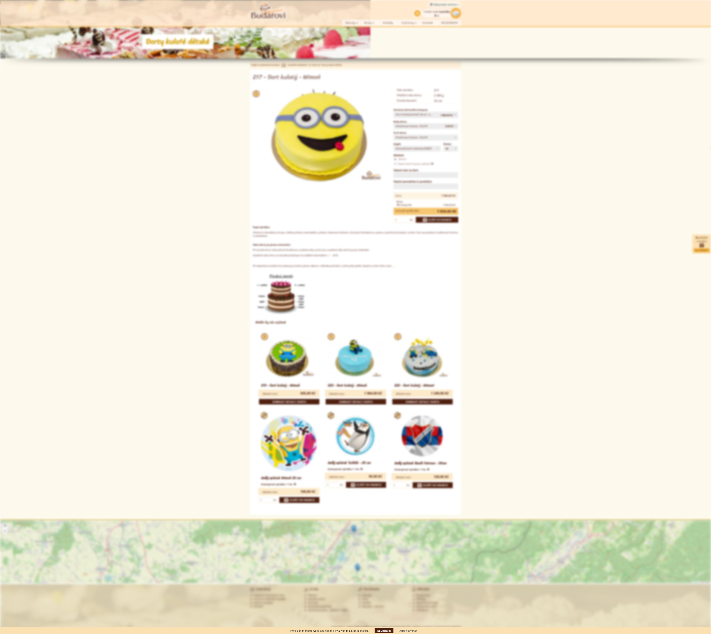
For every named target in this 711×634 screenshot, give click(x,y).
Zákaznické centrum (445, 4)
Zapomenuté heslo (426, 602)
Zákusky (350, 23)
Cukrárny (408, 23)
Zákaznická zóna (425, 606)
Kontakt (428, 23)
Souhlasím (384, 631)
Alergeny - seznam (372, 606)
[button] (425, 115)
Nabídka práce (315, 599)
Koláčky (388, 23)
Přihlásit (420, 599)
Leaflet (695, 582)
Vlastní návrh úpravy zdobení (414, 163)
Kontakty (312, 602)
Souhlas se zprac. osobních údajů (327, 610)
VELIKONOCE (449, 23)
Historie (311, 595)
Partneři (257, 606)
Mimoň (402, 159)
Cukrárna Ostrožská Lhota (268, 595)
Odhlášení (421, 610)
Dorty (368, 23)
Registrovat (422, 595)
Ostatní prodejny (262, 602)
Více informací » (647, 566)
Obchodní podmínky (319, 606)
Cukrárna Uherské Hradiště (269, 599)
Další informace (408, 631)
